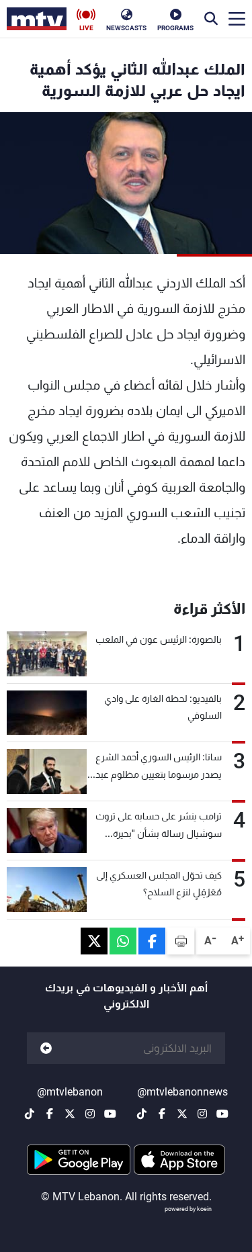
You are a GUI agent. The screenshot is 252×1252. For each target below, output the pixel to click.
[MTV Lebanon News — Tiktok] (142, 1114)
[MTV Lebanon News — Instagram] (202, 1114)
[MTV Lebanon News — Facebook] (162, 1114)
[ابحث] (211, 19)
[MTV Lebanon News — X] (182, 1114)
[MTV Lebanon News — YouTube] (222, 1114)
